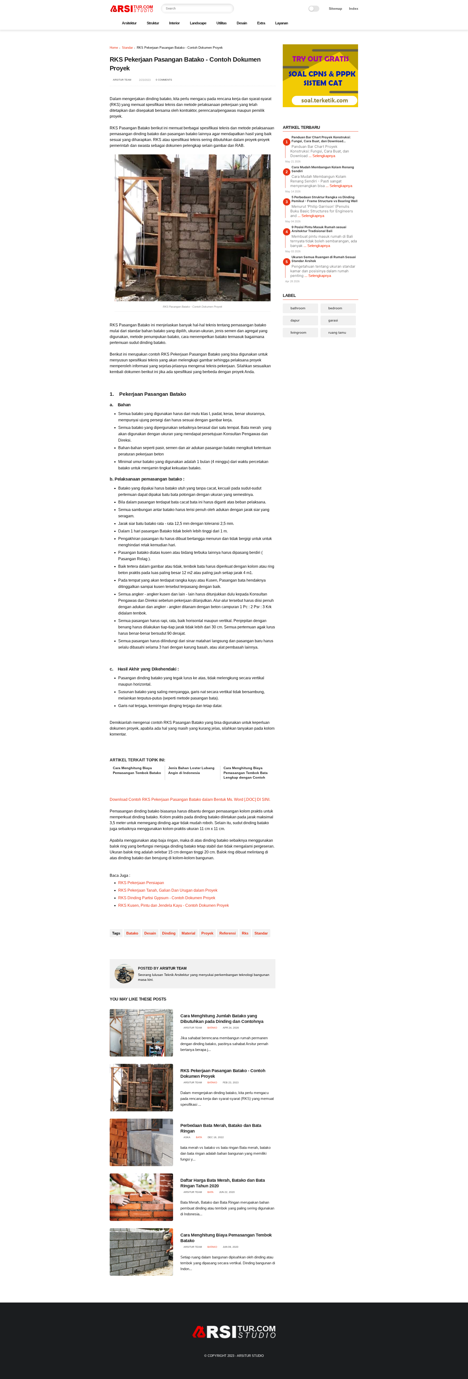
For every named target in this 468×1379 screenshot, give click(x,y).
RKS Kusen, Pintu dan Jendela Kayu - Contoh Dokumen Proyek (173, 905)
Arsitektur (129, 23)
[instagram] (347, 23)
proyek (207, 933)
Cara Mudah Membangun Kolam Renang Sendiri (323, 169)
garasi (333, 320)
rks (245, 933)
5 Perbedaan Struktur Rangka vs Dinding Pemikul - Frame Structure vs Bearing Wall (325, 199)
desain (150, 933)
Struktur (153, 23)
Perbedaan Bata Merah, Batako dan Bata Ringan (220, 1128)
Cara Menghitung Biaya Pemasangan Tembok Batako (137, 770)
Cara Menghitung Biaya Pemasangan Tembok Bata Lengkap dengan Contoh (246, 772)
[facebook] (316, 23)
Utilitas (221, 23)
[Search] (229, 8)
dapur (295, 320)
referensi (227, 933)
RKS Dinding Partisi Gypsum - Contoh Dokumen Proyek (166, 898)
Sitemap (335, 8)
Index (353, 8)
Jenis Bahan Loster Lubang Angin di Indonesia (191, 770)
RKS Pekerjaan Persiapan (141, 883)
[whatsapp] (332, 23)
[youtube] (355, 23)
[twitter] (324, 23)
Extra (261, 23)
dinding (169, 933)
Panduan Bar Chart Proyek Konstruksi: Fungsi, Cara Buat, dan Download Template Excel (321, 139)
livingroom (298, 332)
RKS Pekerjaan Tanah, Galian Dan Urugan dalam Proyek (167, 890)
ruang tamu (337, 332)
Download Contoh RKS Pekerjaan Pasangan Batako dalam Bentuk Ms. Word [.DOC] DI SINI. (190, 799)
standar (127, 47)
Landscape (198, 23)
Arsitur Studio (250, 1356)
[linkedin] (153, 947)
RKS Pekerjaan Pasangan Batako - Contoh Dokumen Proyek (222, 1073)
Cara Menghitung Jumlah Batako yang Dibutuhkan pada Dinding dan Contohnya (221, 1018)
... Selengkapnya (322, 156)
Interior (174, 23)
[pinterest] (340, 23)
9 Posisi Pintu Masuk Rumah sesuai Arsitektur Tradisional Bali (319, 229)
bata (199, 1137)
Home (114, 47)
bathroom (298, 308)
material (188, 933)
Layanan (281, 23)
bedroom (335, 308)
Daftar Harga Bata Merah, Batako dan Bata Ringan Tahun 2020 (222, 1183)
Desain (242, 23)
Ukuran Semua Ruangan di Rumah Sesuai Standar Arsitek (324, 259)
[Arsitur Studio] (132, 11)
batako (132, 933)
